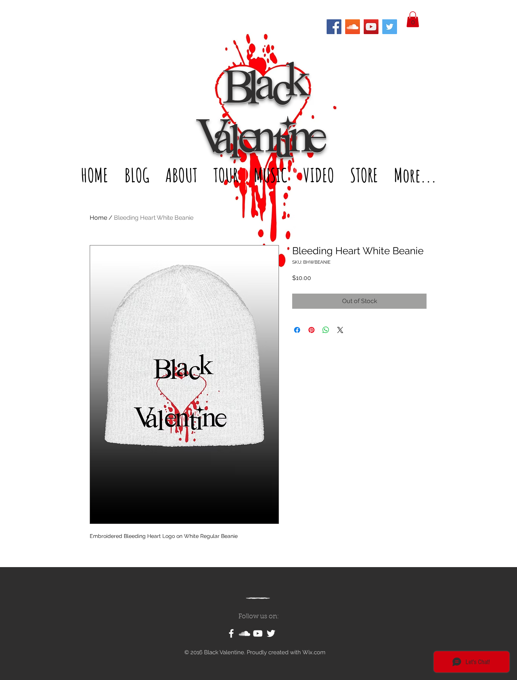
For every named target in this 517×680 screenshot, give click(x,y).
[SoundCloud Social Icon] (352, 26)
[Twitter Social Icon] (389, 26)
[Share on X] (340, 330)
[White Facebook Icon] (231, 633)
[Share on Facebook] (297, 330)
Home (98, 217)
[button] (412, 19)
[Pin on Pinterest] (311, 330)
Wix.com (313, 652)
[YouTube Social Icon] (371, 26)
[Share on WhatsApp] (325, 330)
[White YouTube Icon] (257, 633)
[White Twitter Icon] (271, 633)
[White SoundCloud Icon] (244, 633)
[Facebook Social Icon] (334, 26)
